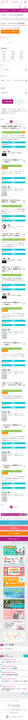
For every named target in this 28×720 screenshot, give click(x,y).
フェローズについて (14, 522)
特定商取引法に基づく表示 (21, 709)
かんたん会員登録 (15, 533)
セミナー (14, 10)
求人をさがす (5, 10)
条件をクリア (20, 101)
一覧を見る (25, 693)
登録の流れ (14, 528)
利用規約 (13, 709)
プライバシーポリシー (6, 709)
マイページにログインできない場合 (20, 542)
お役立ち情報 (23, 10)
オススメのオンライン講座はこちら (10, 31)
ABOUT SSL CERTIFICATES (17, 716)
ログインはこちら (15, 538)
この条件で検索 (8, 101)
